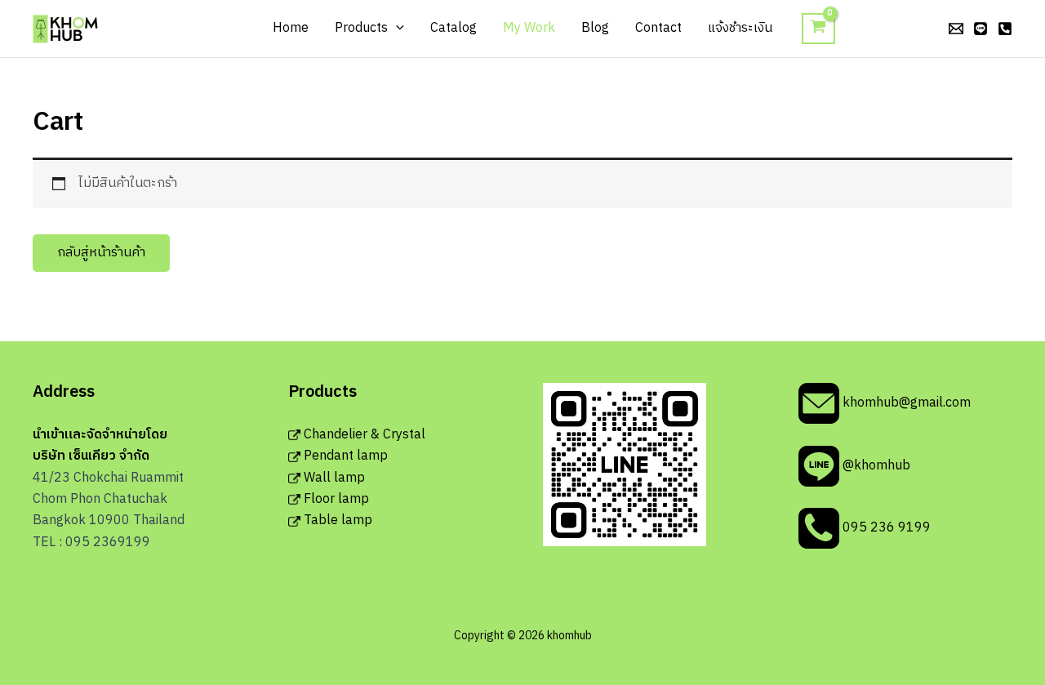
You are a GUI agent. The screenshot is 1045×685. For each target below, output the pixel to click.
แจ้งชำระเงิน (740, 28)
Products (361, 28)
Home (291, 28)
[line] (980, 28)
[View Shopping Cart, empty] (818, 29)
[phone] (1005, 28)
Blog (595, 28)
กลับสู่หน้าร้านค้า (101, 253)
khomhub (114, 28)
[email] (956, 28)
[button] (396, 28)
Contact (658, 28)
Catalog (453, 28)
